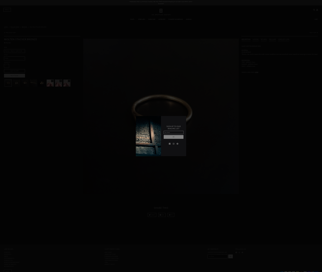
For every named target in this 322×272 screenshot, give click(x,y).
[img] (169, 143)
